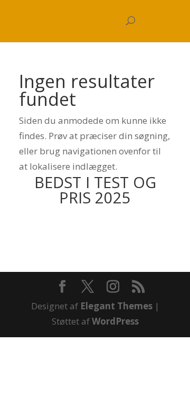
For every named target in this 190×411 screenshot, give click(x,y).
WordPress (115, 321)
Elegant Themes (116, 306)
